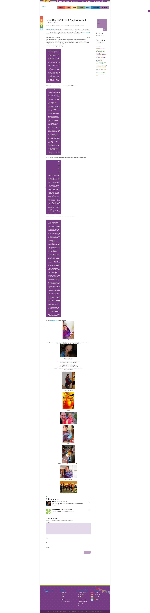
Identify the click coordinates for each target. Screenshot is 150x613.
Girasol (99, 58)
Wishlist (83, 1)
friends (97, 58)
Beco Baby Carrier (99, 53)
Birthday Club (90, 1)
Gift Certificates (75, 1)
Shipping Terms (81, 594)
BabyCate (103, 50)
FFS (99, 57)
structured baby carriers (101, 68)
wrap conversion (100, 73)
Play (74, 7)
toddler (97, 69)
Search (98, 20)
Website (47, 547)
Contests (63, 598)
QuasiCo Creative (85, 611)
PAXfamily (105, 62)
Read (88, 7)
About (61, 7)
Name (47, 538)
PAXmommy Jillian (50, 25)
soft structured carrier (102, 66)
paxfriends (97, 63)
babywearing (100, 51)
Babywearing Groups (82, 599)
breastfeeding (102, 56)
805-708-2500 (98, 599)
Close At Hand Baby (53, 320)
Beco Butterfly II (103, 54)
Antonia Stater (55, 509)
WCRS (97, 70)
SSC (96, 68)
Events (63, 596)
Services (96, 7)
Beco (106, 51)
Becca (53, 501)
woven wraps (103, 72)
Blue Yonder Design (98, 611)
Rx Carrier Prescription (82, 601)
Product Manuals (81, 598)
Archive (104, 7)
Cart (79, 605)
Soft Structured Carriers (73, 25)
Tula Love (101, 69)
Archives (98, 23)
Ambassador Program (99, 598)
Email (47, 542)
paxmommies (102, 63)
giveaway (102, 58)
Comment (48, 522)
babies (97, 48)
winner (100, 70)
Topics (98, 26)
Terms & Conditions (72, 611)
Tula (99, 69)
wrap (97, 73)
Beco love (63, 25)
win (98, 70)
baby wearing (99, 50)
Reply (89, 502)
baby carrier (102, 48)
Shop (68, 7)
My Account (98, 1)
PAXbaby (67, 25)
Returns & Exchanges (82, 592)
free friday (104, 57)
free (101, 57)
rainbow (103, 65)
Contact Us (97, 594)
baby (99, 48)
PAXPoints (67, 1)
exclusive (97, 57)
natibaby (97, 60)
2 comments (81, 25)
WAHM (105, 69)
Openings (97, 596)
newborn (100, 60)
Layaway (60, 1)
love (105, 58)
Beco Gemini (98, 56)
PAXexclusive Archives (66, 601)
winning (103, 70)
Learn (81, 7)
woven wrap (98, 72)
